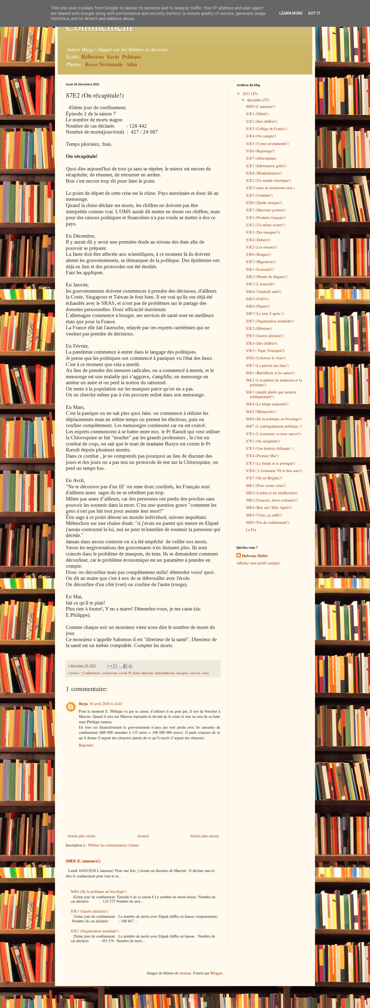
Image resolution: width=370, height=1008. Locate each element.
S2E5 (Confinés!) (259, 195)
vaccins (195, 673)
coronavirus (110, 673)
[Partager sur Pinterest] (130, 666)
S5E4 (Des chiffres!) (261, 343)
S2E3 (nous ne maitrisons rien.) (270, 187)
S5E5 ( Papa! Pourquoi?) (265, 350)
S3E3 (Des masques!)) (263, 232)
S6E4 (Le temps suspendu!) (267, 403)
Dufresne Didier (255, 555)
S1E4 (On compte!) (261, 135)
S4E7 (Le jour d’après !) (265, 313)
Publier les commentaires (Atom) (113, 845)
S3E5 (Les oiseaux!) (261, 247)
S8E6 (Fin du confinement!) (267, 522)
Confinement (91, 673)
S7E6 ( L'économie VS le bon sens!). (274, 470)
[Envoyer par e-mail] (109, 666)
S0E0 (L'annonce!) (83, 861)
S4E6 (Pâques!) (258, 306)
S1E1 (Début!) (257, 113)
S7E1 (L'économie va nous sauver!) (273, 433)
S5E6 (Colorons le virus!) (266, 357)
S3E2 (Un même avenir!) (265, 224)
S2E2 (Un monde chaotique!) (268, 180)
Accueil (143, 835)
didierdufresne (165, 673)
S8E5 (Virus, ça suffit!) (264, 515)
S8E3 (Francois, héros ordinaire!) (272, 500)
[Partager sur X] (120, 666)
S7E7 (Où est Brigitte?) (264, 477)
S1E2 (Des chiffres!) (261, 121)
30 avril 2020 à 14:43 (105, 703)
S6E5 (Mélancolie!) (261, 411)
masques (182, 673)
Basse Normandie (103, 64)
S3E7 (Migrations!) (261, 261)
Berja (83, 703)
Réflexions (93, 56)
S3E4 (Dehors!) (258, 239)
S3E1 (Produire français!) (266, 217)
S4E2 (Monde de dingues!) (266, 276)
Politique (131, 56)
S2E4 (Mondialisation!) (264, 173)
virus (205, 673)
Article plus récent (81, 835)
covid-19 (125, 673)
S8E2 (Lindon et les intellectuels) (271, 492)
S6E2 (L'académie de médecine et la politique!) (274, 382)
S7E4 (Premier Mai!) (262, 455)
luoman (185, 972)
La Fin (251, 529)
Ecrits (113, 56)
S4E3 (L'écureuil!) (260, 283)
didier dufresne (143, 673)
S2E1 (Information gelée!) (266, 165)
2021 (246, 93)
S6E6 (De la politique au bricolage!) (99, 891)
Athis (131, 64)
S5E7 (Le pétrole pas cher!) (267, 365)
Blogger (216, 972)
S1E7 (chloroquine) (261, 158)
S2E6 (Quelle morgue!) (264, 202)
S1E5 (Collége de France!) (266, 128)
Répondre (86, 745)
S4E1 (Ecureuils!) (260, 269)
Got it (314, 13)
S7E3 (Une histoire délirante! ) (270, 448)
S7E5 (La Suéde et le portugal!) (270, 463)
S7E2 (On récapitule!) (263, 441)
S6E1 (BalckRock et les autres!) (270, 372)
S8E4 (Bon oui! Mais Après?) (269, 507)
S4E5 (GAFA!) (258, 298)
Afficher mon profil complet (258, 563)
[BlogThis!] (115, 666)
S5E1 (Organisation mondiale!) (95, 930)
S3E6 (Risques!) (258, 254)
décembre (255, 99)
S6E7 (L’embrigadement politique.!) (274, 426)
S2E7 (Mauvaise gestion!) (266, 209)
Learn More (291, 13)
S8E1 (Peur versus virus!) (266, 485)
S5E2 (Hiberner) (259, 328)
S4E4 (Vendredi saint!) (263, 291)
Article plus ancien (204, 835)
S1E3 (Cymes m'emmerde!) (267, 143)
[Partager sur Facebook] (125, 666)
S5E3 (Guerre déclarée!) (89, 911)
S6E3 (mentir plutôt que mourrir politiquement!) (271, 394)
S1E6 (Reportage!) (260, 150)
